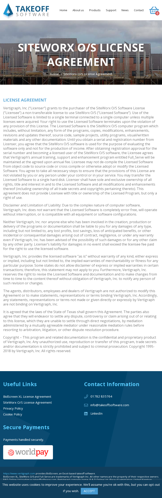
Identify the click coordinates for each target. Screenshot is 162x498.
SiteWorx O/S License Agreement (27, 402)
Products (95, 10)
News (125, 10)
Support (111, 10)
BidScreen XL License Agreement (27, 396)
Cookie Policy (12, 414)
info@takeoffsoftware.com (109, 405)
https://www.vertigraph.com (19, 473)
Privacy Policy (13, 408)
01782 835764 (101, 396)
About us (78, 10)
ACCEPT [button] (89, 491)
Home (63, 10)
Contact (139, 10)
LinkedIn (96, 413)
